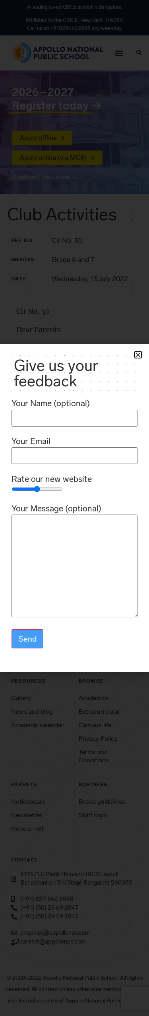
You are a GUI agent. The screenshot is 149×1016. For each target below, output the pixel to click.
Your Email (31, 441)
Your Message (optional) (56, 508)
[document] (74, 508)
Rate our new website (52, 479)
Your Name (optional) (51, 403)
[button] (138, 355)
